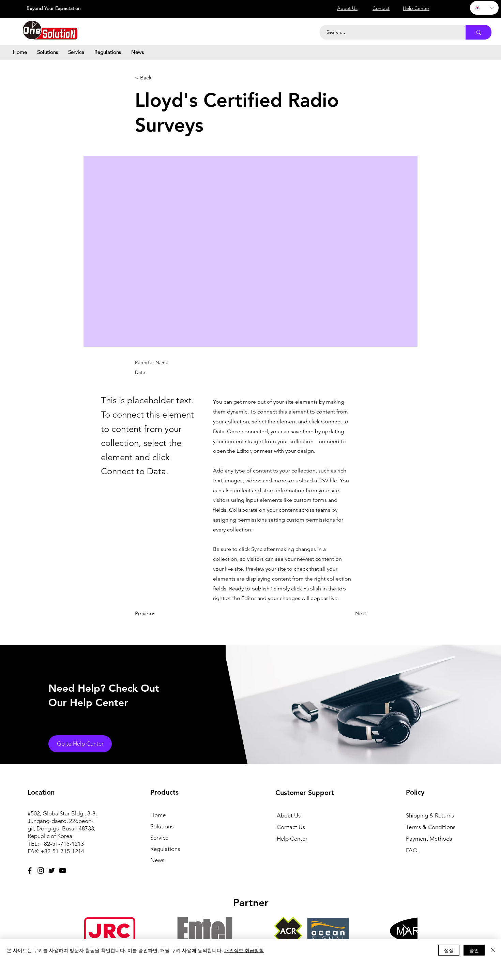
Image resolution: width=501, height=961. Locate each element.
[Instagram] (40, 870)
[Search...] (478, 32)
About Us (289, 815)
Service (159, 837)
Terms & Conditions (430, 827)
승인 (474, 950)
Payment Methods (429, 838)
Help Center (292, 838)
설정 (449, 950)
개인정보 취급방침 (244, 950)
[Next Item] (406, 930)
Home (158, 815)
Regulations (165, 848)
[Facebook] (30, 870)
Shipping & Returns (430, 815)
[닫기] (493, 950)
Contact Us (291, 827)
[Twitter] (51, 870)
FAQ (412, 850)
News (157, 860)
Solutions (161, 826)
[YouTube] (62, 870)
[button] (47, 52)
